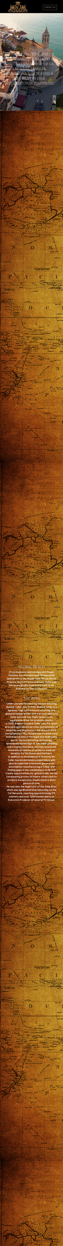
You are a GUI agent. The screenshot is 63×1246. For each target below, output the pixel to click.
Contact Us (50, 7)
